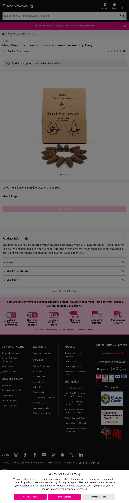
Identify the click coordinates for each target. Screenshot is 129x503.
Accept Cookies (30, 497)
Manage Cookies (98, 497)
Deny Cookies (64, 497)
